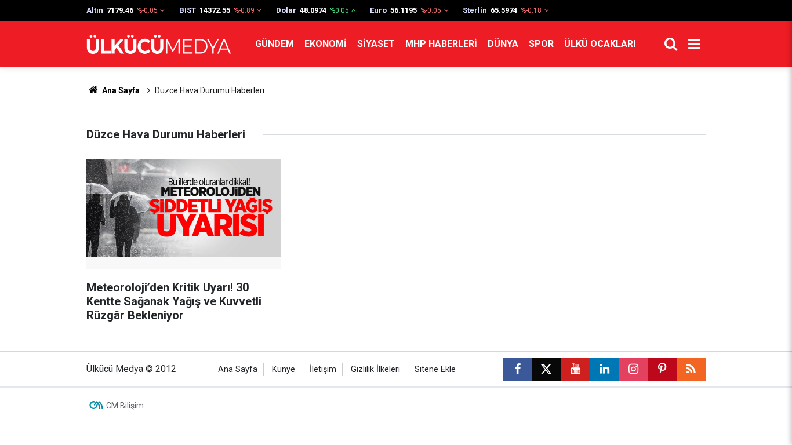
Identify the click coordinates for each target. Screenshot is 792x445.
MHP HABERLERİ (441, 43)
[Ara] (670, 44)
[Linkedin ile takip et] (604, 369)
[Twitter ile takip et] (546, 369)
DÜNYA (503, 43)
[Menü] (694, 44)
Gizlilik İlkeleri (375, 369)
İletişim (323, 369)
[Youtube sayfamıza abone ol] (575, 369)
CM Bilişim (125, 405)
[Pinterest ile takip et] (662, 369)
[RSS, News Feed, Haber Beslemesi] (691, 369)
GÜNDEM (274, 43)
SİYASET (376, 43)
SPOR (541, 43)
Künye (283, 369)
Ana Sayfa (120, 90)
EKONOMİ (325, 43)
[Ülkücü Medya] (158, 44)
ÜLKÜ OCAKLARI (599, 43)
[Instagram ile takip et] (633, 369)
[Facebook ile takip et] (517, 369)
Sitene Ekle (435, 369)
